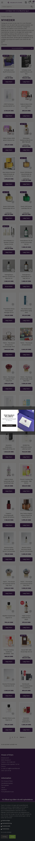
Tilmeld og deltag (9, 425)
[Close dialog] (33, 411)
